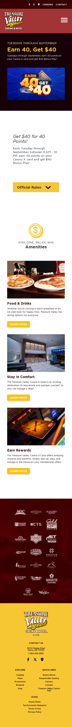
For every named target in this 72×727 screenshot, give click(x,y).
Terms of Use (34, 709)
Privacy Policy (34, 712)
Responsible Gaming (49, 678)
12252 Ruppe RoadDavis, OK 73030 (36, 649)
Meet (20, 678)
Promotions (20, 682)
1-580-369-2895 (36, 653)
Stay (20, 688)
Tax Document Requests (34, 705)
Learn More (18, 324)
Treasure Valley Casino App (49, 689)
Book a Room (49, 675)
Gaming (20, 675)
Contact (61, 5)
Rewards (20, 685)
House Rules (35, 702)
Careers (47, 5)
